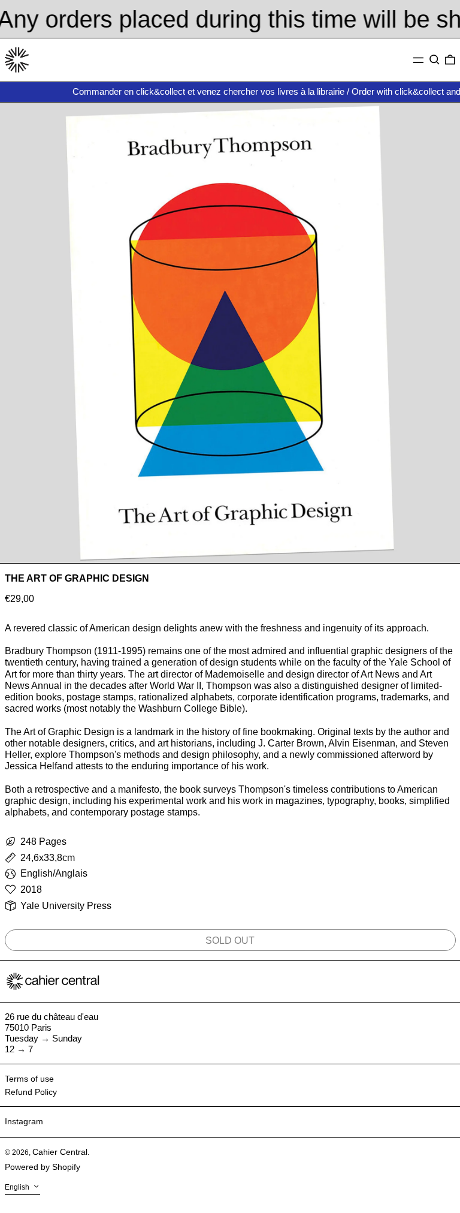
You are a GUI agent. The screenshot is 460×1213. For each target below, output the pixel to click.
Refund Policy (31, 1092)
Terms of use (29, 1078)
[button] (434, 60)
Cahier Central (59, 1152)
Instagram (24, 1121)
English (18, 1188)
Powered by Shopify (42, 1167)
